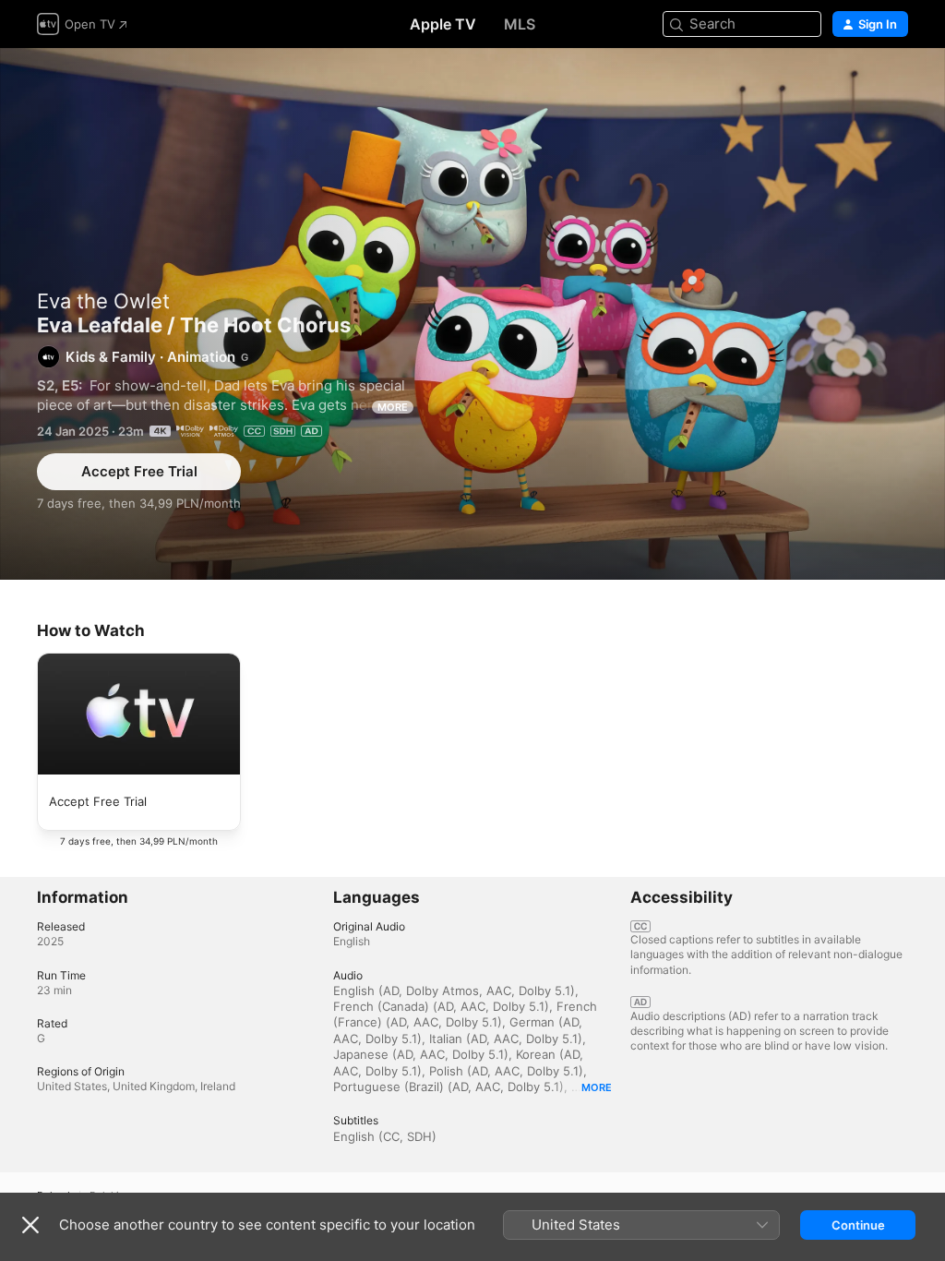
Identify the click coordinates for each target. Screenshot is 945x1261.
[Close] (30, 1225)
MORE (392, 407)
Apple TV (443, 24)
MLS (519, 24)
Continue (858, 1225)
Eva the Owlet (103, 301)
